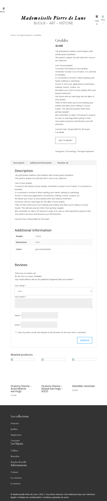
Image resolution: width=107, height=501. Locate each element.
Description (18, 163)
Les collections (20, 416)
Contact (14, 472)
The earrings (71, 151)
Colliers (14, 450)
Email (18, 325)
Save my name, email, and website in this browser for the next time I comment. (52, 332)
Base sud (81, 494)
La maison (15, 483)
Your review (20, 296)
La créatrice (16, 477)
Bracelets (15, 456)
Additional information (41, 163)
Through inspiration (25, 35)
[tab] (19, 163)
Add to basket (66, 140)
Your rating (20, 285)
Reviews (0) (63, 163)
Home (13, 35)
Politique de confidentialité (29, 497)
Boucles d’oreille (18, 462)
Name (18, 315)
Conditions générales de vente (56, 497)
